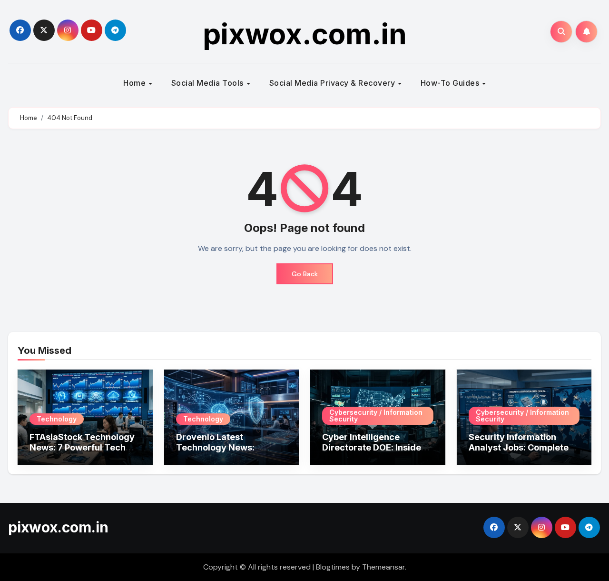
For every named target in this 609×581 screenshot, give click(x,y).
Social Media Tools (208, 83)
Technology (57, 419)
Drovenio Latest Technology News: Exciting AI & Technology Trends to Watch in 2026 (228, 452)
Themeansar (383, 567)
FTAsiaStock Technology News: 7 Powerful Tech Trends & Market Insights (82, 447)
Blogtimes (333, 567)
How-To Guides (451, 83)
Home (135, 83)
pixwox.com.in (305, 34)
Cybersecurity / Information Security (375, 415)
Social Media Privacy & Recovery (333, 83)
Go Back (305, 274)
